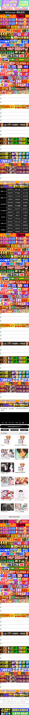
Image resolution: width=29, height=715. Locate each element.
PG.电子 (24, 430)
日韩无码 (25, 231)
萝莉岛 (25, 218)
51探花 (25, 215)
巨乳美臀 (25, 196)
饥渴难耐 (17, 202)
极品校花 (10, 231)
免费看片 (3, 230)
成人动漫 (25, 193)
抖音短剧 (10, 215)
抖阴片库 (3, 223)
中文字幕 (17, 196)
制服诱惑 (25, 225)
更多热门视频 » (23, 433)
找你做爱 (25, 202)
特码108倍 (14, 430)
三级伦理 (10, 196)
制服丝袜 (17, 199)
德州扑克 (25, 209)
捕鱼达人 (10, 209)
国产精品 (10, 189)
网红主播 (17, 189)
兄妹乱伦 (17, 228)
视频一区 (3, 191)
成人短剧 (25, 228)
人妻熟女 (10, 199)
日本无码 (25, 189)
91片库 (10, 218)
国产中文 (10, 228)
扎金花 (18, 212)
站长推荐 (3, 204)
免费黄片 (25, 222)
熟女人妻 (17, 222)
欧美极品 (17, 193)
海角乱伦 (17, 225)
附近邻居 (10, 202)
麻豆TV (18, 215)
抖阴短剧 (17, 231)
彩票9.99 (10, 212)
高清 (17, 422)
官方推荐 (3, 210)
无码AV (3, 217)
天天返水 (25, 212)
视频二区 (3, 197)
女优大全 (17, 218)
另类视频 (25, 199)
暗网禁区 (10, 225)
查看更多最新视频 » (14, 517)
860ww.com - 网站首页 (15, 12)
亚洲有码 (10, 193)
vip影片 (5, 430)
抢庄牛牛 (17, 209)
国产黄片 (10, 222)
